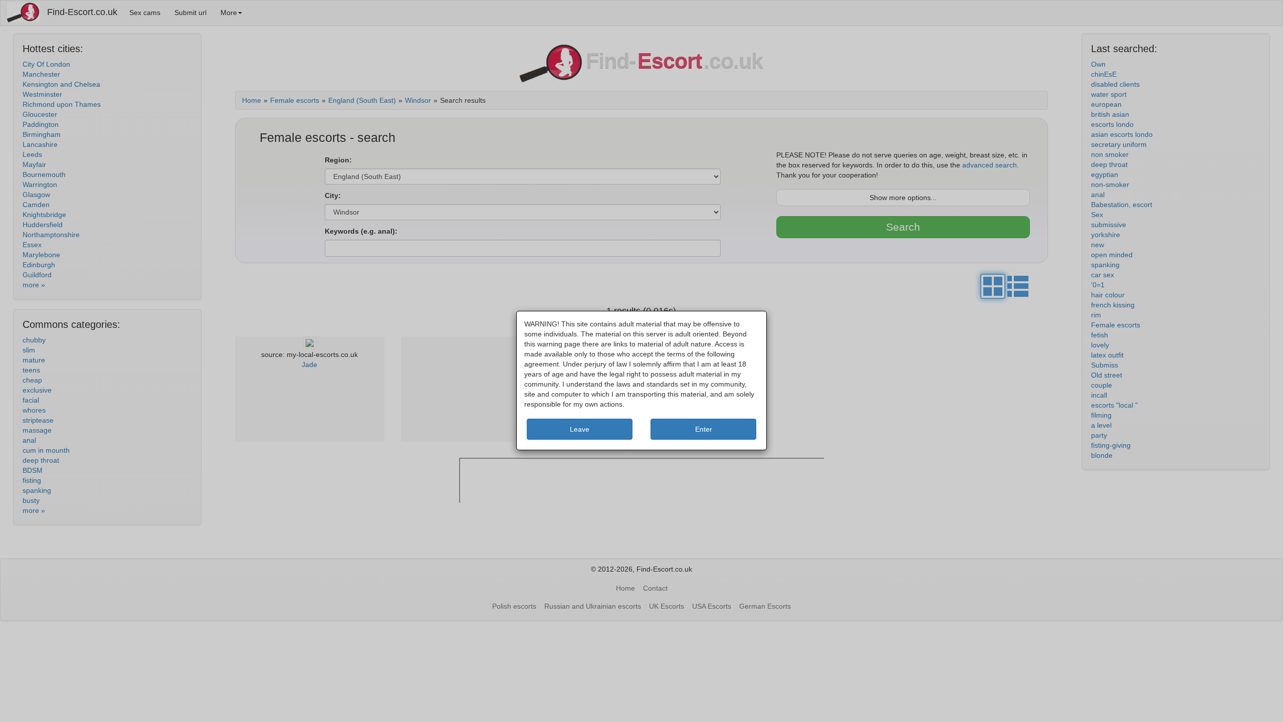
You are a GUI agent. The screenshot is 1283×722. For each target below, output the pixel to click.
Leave (579, 429)
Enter (703, 429)
